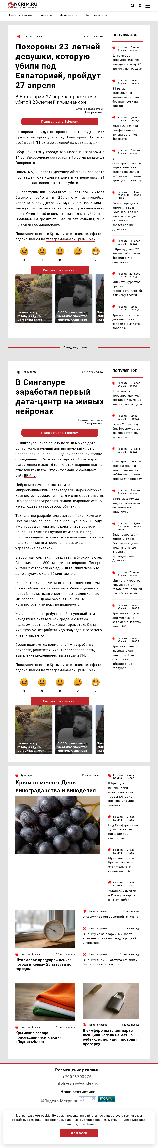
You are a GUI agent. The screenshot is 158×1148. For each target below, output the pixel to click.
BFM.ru (30, 475)
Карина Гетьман (90, 420)
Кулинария (27, 775)
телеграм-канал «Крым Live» (70, 239)
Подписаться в (60, 121)
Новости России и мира (123, 195)
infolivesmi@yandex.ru (77, 1083)
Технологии (29, 372)
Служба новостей (89, 109)
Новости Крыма (32, 36)
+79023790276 (77, 1076)
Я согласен (79, 1133)
